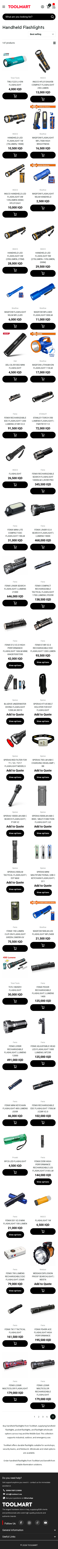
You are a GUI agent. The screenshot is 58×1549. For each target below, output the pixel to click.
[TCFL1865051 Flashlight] (15, 967)
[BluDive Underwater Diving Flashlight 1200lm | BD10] (15, 684)
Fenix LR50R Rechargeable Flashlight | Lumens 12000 (15, 1051)
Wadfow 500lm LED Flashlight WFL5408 (43, 932)
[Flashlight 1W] (43, 1200)
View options (15, 665)
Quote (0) (2, 390)
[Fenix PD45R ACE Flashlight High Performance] (43, 1309)
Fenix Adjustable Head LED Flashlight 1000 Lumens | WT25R (43, 1049)
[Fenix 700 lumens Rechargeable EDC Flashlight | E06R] (15, 1253)
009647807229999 (14, 1490)
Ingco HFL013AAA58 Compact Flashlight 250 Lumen (43, 84)
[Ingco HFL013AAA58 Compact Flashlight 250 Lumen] (43, 61)
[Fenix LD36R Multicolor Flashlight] (15, 1365)
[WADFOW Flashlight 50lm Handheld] (43, 173)
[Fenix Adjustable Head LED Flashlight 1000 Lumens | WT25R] (43, 1026)
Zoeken (52, 16)
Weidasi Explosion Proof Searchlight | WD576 (43, 1276)
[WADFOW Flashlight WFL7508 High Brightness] (43, 117)
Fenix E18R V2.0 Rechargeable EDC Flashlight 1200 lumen (42, 648)
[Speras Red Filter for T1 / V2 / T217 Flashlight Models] (15, 740)
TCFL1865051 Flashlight (15, 988)
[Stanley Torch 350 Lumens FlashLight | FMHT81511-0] (43, 397)
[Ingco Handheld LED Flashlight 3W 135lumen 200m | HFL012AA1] (15, 173)
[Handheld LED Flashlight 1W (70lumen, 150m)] (15, 117)
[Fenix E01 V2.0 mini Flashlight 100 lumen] (15, 1200)
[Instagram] (29, 1523)
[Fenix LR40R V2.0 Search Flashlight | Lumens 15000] (43, 509)
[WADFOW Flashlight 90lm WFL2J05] (15, 292)
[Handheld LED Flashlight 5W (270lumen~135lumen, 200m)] (43, 233)
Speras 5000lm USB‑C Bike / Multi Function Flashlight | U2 (43, 819)
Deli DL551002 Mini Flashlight (15, 366)
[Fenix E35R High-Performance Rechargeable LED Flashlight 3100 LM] (43, 1141)
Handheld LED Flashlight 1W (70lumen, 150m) (15, 141)
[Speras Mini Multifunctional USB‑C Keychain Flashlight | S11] (43, 852)
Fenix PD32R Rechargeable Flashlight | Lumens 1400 (43, 992)
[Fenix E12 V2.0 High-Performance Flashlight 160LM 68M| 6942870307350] (15, 624)
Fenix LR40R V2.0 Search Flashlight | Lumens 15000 (43, 533)
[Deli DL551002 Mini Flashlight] (15, 345)
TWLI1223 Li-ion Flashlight (15, 83)
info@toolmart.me (14, 1494)
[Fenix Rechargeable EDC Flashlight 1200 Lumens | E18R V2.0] (15, 397)
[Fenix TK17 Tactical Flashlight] (15, 1309)
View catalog (4, 7)
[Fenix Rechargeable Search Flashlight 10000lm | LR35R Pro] (43, 453)
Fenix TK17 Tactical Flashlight (15, 1331)
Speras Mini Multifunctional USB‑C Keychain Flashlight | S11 (43, 876)
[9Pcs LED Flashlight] (15, 1141)
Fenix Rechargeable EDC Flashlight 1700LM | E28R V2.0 (42, 1108)
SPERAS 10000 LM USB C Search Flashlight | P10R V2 (15, 819)
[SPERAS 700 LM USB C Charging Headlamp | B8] (43, 740)
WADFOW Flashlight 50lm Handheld (43, 195)
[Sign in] (42, 6)
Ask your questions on (19, 1498)
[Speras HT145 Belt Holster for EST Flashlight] (43, 684)
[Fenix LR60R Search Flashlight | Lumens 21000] (15, 565)
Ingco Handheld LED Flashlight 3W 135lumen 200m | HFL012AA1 (15, 198)
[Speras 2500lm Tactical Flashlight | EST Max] (15, 852)
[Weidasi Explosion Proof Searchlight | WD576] (43, 1253)
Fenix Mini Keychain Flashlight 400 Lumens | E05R (15, 1108)
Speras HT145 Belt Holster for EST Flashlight (43, 707)
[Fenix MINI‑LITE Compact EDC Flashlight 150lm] (15, 509)
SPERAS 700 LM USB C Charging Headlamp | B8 (43, 763)
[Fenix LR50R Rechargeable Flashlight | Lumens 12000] (15, 1026)
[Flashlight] (15, 453)
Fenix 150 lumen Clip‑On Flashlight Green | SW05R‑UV (15, 934)
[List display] (54, 43)
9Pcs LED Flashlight (15, 1161)
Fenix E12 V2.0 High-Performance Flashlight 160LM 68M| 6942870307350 (15, 649)
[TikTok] (37, 1522)
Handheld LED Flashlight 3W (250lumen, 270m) (15, 256)
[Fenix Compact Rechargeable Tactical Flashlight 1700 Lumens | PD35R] (43, 565)
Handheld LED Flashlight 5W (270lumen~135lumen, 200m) (43, 257)
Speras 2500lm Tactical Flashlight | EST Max (15, 875)
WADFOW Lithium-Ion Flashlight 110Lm (43, 366)
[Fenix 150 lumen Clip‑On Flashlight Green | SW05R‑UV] (15, 911)
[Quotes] (54, 6)
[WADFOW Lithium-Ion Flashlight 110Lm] (43, 345)
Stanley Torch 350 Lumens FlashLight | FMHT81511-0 (43, 421)
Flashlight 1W (43, 1220)
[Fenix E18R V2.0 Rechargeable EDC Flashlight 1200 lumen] (43, 624)
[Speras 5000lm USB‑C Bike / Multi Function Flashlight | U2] (43, 796)
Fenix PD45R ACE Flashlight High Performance (43, 1332)
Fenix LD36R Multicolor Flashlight (15, 1387)
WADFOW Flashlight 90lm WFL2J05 (15, 313)
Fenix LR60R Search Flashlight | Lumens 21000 (15, 589)
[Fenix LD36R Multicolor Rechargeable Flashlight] (43, 1365)
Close (29, 1530)
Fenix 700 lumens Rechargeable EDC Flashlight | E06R (15, 1276)
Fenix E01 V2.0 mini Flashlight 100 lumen (15, 1222)
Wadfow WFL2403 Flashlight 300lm (43, 313)
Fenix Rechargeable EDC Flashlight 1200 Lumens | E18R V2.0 (15, 421)
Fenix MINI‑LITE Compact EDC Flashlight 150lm (15, 533)
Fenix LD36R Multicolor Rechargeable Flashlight (43, 1390)
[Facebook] (21, 1522)
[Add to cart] (15, 96)
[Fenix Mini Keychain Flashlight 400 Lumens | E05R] (15, 1085)
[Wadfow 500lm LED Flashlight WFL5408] (43, 911)
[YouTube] (45, 1522)
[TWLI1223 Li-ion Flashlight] (15, 61)
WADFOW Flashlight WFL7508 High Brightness (43, 141)
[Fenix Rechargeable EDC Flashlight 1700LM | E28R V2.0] (43, 1085)
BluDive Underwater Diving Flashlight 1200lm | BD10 (15, 707)
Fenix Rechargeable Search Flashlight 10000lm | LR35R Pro (43, 477)
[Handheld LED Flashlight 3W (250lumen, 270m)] (15, 233)
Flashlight (15, 474)
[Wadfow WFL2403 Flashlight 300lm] (43, 292)
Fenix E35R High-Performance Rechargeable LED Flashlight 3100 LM (42, 1166)
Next (53, 1417)
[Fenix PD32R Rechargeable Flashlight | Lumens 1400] (43, 967)
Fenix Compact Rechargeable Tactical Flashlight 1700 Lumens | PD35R (43, 590)
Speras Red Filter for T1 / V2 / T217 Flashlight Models (15, 763)
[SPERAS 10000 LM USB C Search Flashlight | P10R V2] (15, 796)
